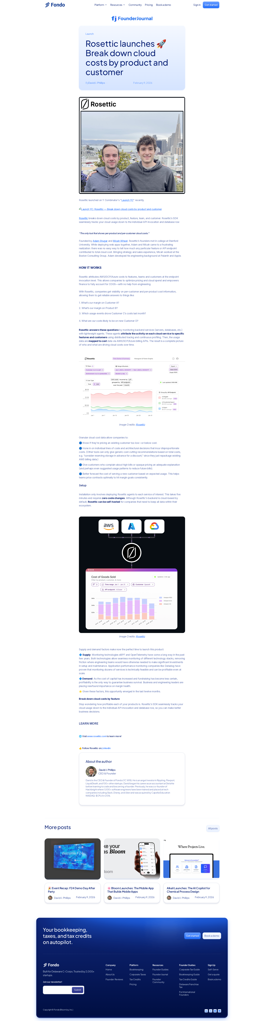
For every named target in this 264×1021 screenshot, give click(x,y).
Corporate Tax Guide (189, 969)
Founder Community (158, 981)
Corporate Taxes (138, 974)
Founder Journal (160, 974)
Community (135, 4)
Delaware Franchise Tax (189, 985)
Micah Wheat (120, 240)
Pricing (149, 4)
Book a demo (163, 4)
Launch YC (127, 200)
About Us (110, 974)
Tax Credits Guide (188, 979)
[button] (100, 4)
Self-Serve (213, 969)
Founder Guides (160, 969)
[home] (58, 4)
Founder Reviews (114, 979)
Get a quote (214, 974)
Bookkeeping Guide (189, 974)
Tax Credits (135, 979)
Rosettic (83, 218)
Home (109, 969)
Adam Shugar (100, 240)
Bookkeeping (136, 969)
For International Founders (187, 993)
